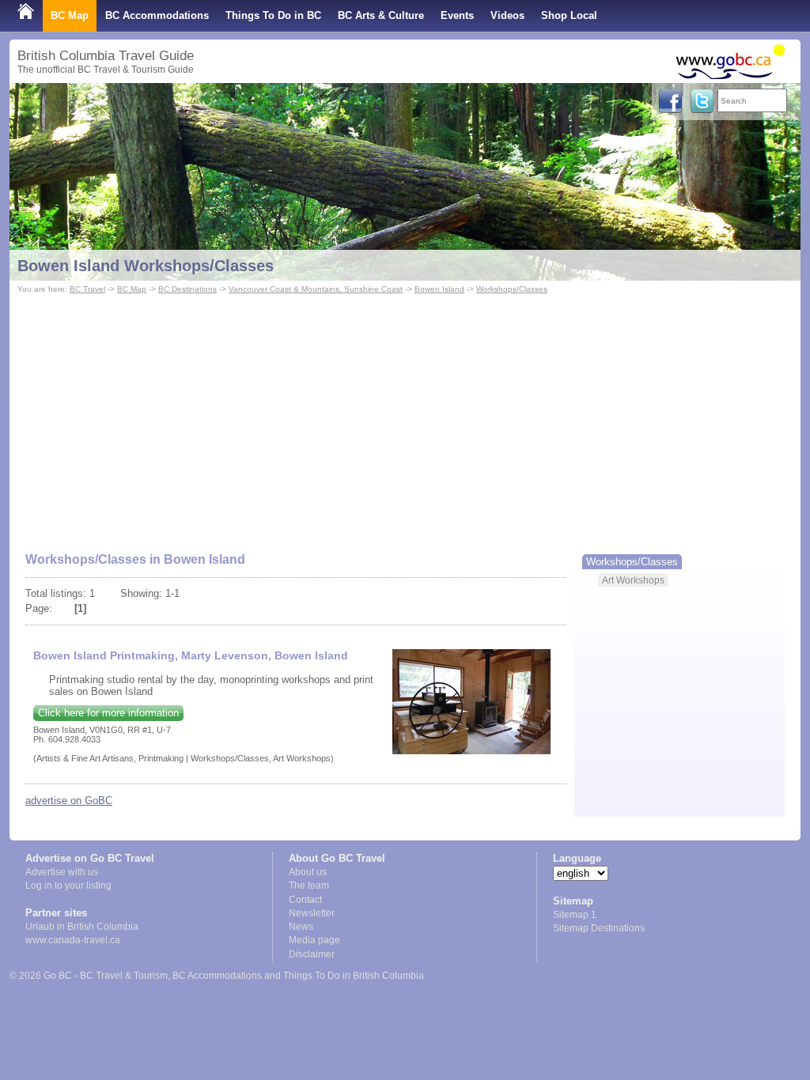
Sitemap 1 (574, 915)
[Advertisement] (405, 416)
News (301, 926)
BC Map (70, 15)
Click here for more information (108, 713)
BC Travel (87, 289)
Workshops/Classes (511, 289)
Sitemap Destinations (599, 928)
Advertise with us (61, 872)
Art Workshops (633, 580)
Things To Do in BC (273, 15)
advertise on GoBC (68, 800)
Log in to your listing (68, 885)
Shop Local (569, 15)
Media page (314, 940)
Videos (507, 15)
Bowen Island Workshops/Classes (145, 265)
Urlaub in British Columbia (81, 926)
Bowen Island (439, 289)
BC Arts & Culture (381, 15)
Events (457, 15)
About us (308, 872)
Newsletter (312, 913)
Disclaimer (312, 954)
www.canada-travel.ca (72, 940)
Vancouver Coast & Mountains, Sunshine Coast (316, 289)
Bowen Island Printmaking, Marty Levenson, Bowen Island (190, 655)
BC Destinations (187, 289)
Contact (305, 899)
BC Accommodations (157, 15)
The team (309, 885)
